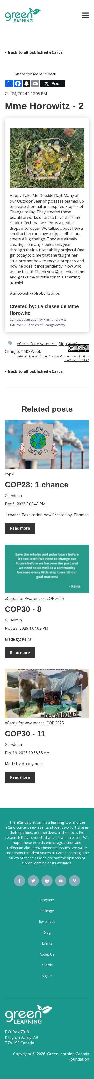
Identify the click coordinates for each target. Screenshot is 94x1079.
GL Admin (13, 495)
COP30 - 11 (25, 733)
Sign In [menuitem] (47, 975)
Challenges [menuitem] (47, 910)
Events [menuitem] (47, 943)
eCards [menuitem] (47, 965)
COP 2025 (55, 598)
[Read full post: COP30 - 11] (47, 693)
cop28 (10, 474)
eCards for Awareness (37, 343)
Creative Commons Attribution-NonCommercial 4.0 (69, 358)
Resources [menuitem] (47, 921)
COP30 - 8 (23, 609)
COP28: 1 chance (36, 484)
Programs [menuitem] (47, 900)
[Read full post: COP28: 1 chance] (47, 444)
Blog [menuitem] (47, 932)
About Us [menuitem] (47, 954)
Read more (20, 528)
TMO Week (31, 351)
